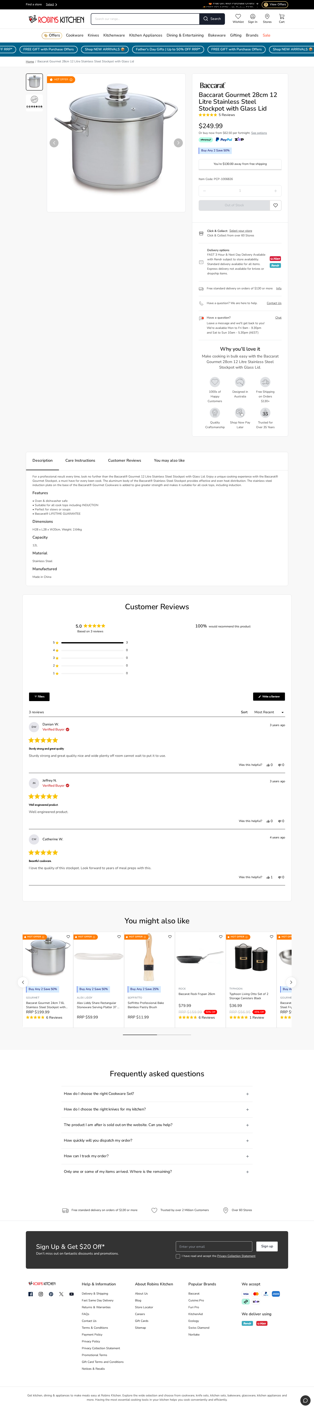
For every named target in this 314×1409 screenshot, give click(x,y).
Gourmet (32, 998)
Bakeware (217, 36)
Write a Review (273, 697)
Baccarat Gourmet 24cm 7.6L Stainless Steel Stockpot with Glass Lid (46, 1006)
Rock (182, 989)
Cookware (75, 36)
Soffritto (135, 998)
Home (30, 61)
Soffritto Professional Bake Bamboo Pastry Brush (146, 1005)
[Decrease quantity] (215, 191)
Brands (252, 36)
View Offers (275, 4)
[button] (54, 142)
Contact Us (274, 303)
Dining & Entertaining (185, 36)
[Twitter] (61, 1294)
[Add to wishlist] (68, 936)
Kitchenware (114, 36)
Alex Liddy (84, 998)
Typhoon (235, 989)
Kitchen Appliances (145, 36)
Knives (93, 36)
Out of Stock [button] (234, 205)
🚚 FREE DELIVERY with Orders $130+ (228, 6)
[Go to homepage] (56, 19)
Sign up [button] (267, 1246)
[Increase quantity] (264, 191)
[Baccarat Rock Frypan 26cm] (200, 957)
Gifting (236, 36)
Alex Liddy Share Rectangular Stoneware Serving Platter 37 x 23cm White (98, 1006)
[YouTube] (71, 1294)
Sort (244, 712)
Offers (54, 36)
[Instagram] (41, 1294)
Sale (266, 36)
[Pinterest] (51, 1294)
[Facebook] (30, 1294)
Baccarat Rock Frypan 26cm (197, 994)
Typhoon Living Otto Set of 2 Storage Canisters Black (248, 996)
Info (279, 288)
